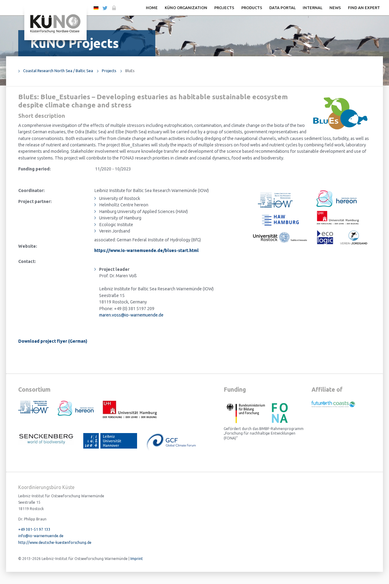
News (335, 7)
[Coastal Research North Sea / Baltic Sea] (55, 23)
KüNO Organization (186, 7)
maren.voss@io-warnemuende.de (131, 315)
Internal (312, 7)
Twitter (105, 8)
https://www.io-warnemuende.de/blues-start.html (146, 250)
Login (113, 8)
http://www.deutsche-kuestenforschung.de (54, 542)
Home (152, 7)
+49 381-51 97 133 (34, 529)
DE (95, 7)
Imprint (136, 559)
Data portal (282, 7)
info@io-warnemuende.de (41, 536)
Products (251, 7)
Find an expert (364, 7)
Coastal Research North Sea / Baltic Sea (58, 70)
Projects (224, 7)
